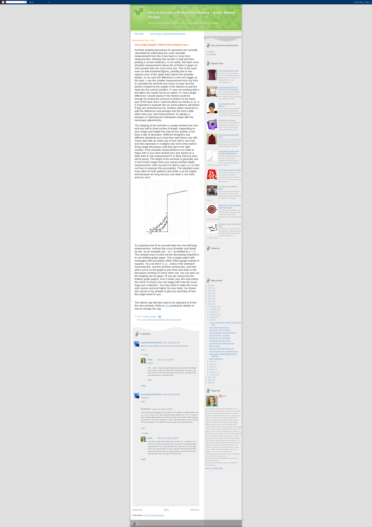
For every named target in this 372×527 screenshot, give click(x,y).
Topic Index (139, 34)
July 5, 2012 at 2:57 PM (171, 342)
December (214, 307)
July (211, 320)
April (211, 367)
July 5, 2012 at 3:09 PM (165, 359)
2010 (210, 380)
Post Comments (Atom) (154, 515)
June (212, 361)
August (212, 317)
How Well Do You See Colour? (219, 341)
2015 (210, 296)
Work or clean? (214, 346)
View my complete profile (214, 468)
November (214, 309)
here (189, 165)
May (211, 364)
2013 (210, 301)
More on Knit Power (216, 359)
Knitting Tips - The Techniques (220, 330)
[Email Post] (159, 316)
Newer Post (137, 510)
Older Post (194, 510)
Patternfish (212, 54)
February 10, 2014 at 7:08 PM (167, 438)
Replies (146, 354)
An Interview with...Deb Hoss (219, 327)
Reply (143, 349)
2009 (210, 382)
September (214, 314)
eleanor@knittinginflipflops (151, 342)
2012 (210, 304)
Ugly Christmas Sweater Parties (230, 170)
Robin (150, 359)
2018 (210, 288)
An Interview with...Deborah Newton (221, 343)
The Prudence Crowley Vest (228, 71)
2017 (210, 291)
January (213, 375)
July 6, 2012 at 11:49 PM (171, 394)
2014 (210, 299)
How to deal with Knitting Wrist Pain (221, 348)
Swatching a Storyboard (227, 120)
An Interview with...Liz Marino (219, 335)
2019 (210, 285)
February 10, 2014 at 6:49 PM (161, 409)
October (213, 312)
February (213, 372)
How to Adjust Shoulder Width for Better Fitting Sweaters (161, 320)
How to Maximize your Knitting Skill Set (222, 333)
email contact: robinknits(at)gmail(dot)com (167, 34)
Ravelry (211, 51)
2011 (210, 377)
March (212, 369)
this (167, 305)
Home (166, 510)
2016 (210, 293)
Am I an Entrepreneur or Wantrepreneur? (223, 351)
